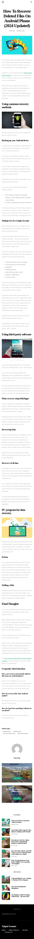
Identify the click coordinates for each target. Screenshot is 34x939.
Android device (7, 731)
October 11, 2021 (21, 774)
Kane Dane (12, 30)
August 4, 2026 (14, 824)
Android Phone (17, 731)
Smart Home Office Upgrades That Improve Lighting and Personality (21, 830)
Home (4, 930)
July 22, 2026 (14, 833)
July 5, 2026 (14, 865)
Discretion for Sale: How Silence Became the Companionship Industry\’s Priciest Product (20, 841)
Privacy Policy (14, 930)
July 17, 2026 (14, 845)
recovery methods (23, 733)
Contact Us (8, 932)
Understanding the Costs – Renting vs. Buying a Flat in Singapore (21, 879)
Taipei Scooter (9, 926)
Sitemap (25, 930)
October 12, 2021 (21, 30)
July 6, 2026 (14, 856)
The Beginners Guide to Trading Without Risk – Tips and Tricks (20, 895)
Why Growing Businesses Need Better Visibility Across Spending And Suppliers (20, 862)
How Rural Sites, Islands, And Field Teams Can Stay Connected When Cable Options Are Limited (21, 852)
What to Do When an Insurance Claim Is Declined (20, 821)
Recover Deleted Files (9, 733)
